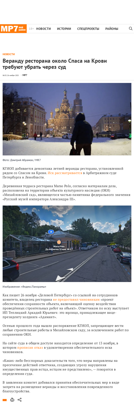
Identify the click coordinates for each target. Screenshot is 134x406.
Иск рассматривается (65, 173)
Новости (43, 29)
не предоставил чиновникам (76, 299)
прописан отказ (30, 347)
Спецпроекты (88, 29)
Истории (64, 29)
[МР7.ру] (13, 28)
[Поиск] (131, 28)
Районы (111, 29)
